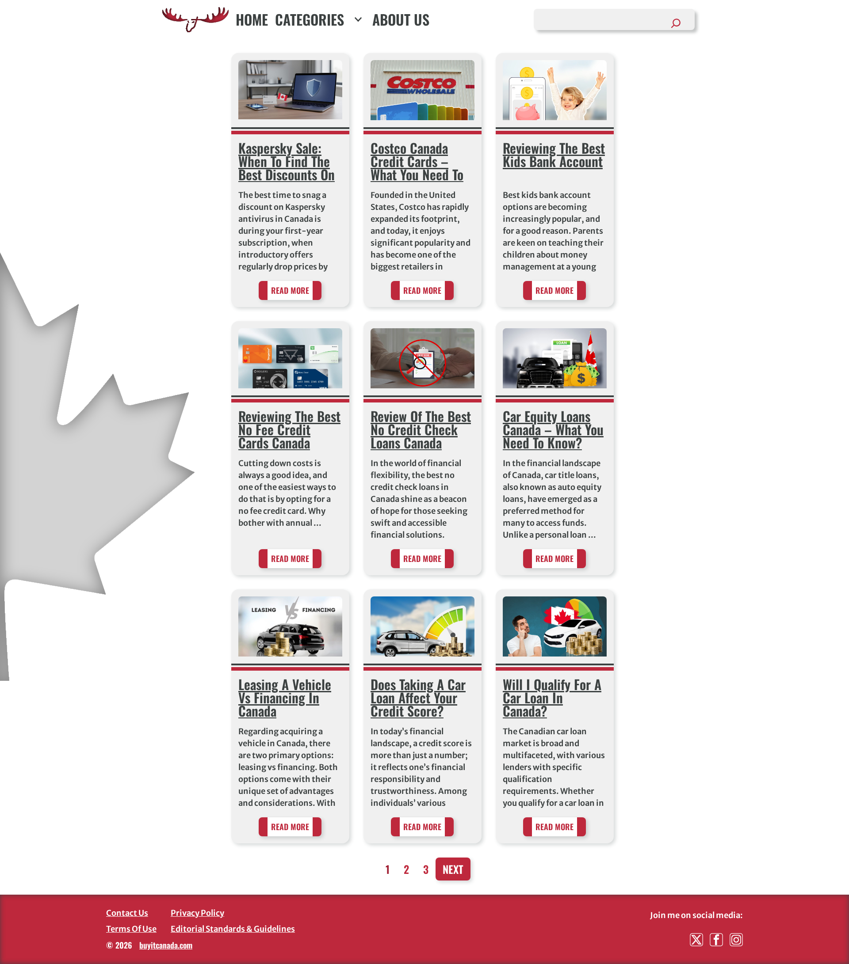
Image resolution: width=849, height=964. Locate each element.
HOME (252, 19)
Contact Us (127, 913)
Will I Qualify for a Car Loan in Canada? (552, 697)
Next (453, 869)
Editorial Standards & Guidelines (233, 929)
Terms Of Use (131, 929)
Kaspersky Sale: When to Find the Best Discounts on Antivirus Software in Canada (286, 174)
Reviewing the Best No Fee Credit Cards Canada (289, 429)
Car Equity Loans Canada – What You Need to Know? (553, 429)
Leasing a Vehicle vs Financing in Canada (284, 697)
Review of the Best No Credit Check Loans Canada (421, 429)
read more (290, 290)
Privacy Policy (197, 913)
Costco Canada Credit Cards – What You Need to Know (417, 167)
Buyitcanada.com (165, 945)
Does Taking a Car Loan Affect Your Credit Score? (418, 697)
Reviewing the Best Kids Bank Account (554, 154)
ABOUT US (400, 19)
